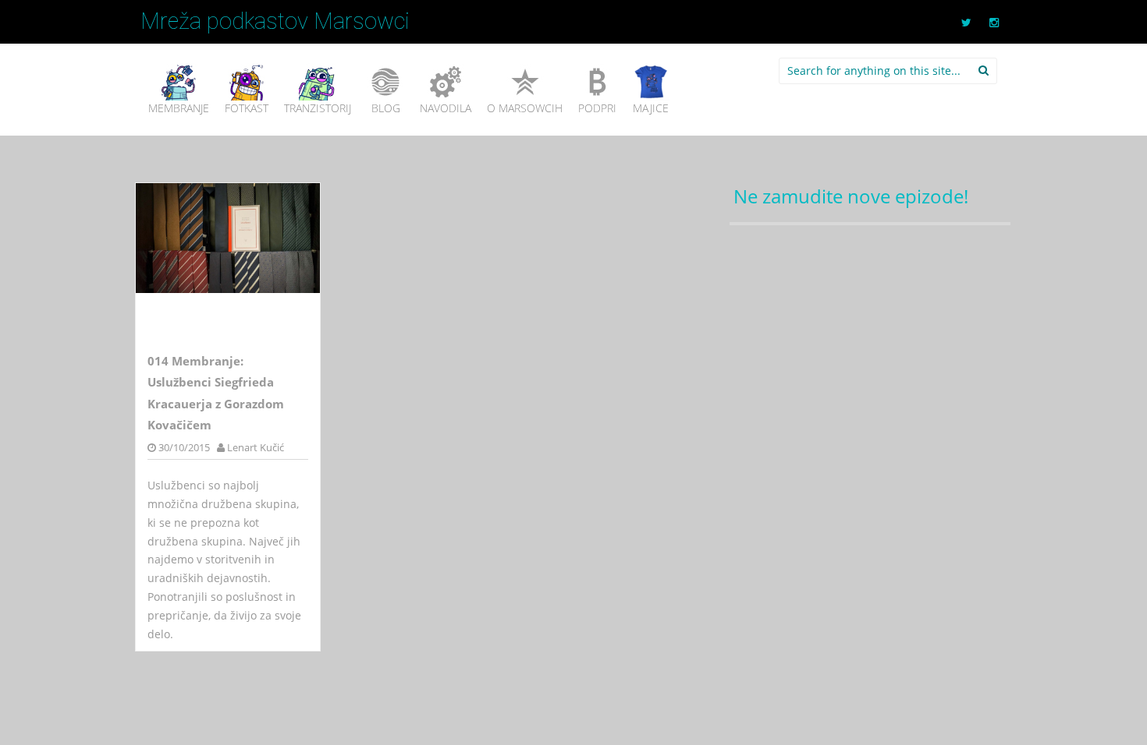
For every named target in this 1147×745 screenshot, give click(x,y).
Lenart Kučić (255, 447)
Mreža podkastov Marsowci (275, 21)
